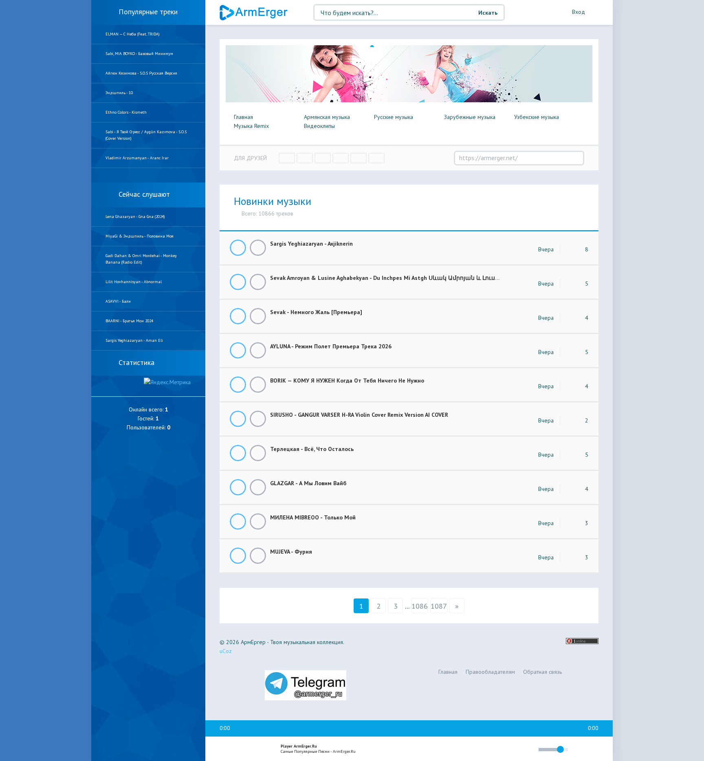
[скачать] (258, 248)
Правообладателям (490, 671)
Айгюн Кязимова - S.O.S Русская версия (141, 73)
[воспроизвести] (242, 749)
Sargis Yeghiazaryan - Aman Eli (134, 340)
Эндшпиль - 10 (119, 92)
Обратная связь (542, 671)
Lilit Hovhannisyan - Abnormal (134, 281)
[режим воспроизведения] (498, 750)
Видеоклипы (319, 126)
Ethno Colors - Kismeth (126, 112)
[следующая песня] (260, 749)
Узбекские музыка (536, 117)
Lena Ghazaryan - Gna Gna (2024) (135, 216)
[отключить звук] (528, 749)
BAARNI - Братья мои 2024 (129, 320)
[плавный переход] (478, 751)
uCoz (226, 651)
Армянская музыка (327, 117)
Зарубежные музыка (469, 117)
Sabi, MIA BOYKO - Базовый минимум (139, 53)
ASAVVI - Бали (118, 301)
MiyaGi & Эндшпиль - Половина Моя (140, 236)
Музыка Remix (251, 126)
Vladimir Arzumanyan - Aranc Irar (137, 158)
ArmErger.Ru (254, 12)
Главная (243, 117)
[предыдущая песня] (225, 749)
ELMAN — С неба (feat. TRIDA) (133, 34)
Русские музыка (393, 117)
